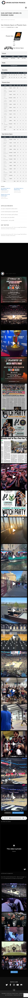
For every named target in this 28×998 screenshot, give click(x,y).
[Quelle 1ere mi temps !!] (14, 316)
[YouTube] (18, 985)
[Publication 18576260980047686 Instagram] (14, 771)
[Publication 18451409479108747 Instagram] (14, 610)
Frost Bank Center (14, 65)
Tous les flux (23, 227)
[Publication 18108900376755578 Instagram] (14, 557)
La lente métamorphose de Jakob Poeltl (9, 211)
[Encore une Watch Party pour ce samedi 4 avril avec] (14, 423)
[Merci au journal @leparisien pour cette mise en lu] (14, 397)
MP (14, 85)
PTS (17, 85)
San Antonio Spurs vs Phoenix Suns (5, 189)
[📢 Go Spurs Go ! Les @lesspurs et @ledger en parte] (14, 370)
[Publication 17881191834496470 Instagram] (14, 530)
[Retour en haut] (14, 990)
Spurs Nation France (15, 3)
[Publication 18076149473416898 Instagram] (14, 584)
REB (20, 85)
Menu (26, 7)
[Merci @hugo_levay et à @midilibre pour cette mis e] (14, 450)
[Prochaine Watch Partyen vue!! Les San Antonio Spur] (14, 504)
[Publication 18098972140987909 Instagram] (14, 717)
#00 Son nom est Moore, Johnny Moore (9, 214)
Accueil (2, 19)
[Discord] (21, 985)
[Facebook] (10, 985)
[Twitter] (7, 985)
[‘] (14, 637)
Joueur (5, 85)
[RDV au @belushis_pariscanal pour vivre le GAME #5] (14, 290)
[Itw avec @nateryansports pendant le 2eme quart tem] (14, 477)
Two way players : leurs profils (7, 220)
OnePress (21, 993)
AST (23, 85)
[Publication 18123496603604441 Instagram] (14, 797)
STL (26, 85)
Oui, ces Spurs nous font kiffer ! (8, 217)
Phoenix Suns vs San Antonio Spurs (5, 195)
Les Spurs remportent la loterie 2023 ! (9, 208)
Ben (17, 27)
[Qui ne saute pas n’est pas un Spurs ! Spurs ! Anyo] (14, 744)
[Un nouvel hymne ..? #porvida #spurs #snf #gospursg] (14, 691)
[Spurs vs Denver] (14, 664)
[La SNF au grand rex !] (14, 343)
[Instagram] (14, 985)
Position (10, 85)
